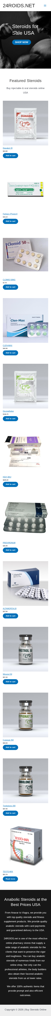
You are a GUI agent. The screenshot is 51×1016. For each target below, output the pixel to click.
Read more (10, 879)
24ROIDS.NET (19, 5)
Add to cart (10, 156)
